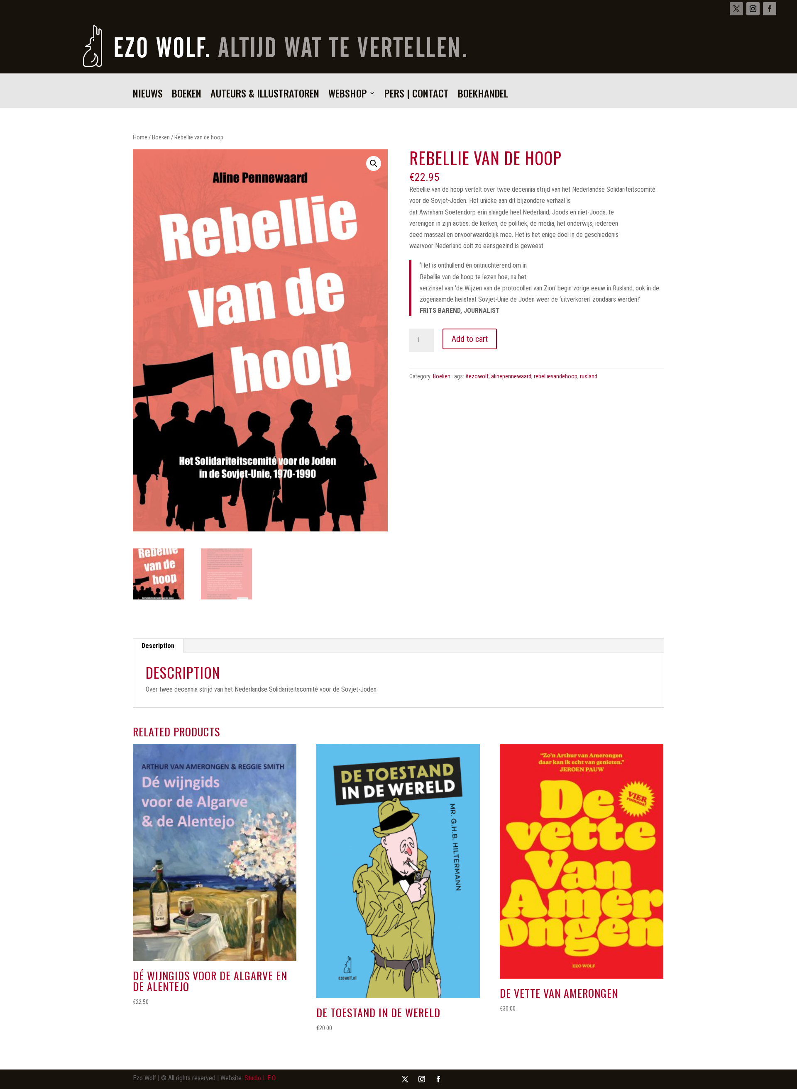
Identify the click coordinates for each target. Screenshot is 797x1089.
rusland (588, 376)
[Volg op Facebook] (769, 8)
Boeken (186, 95)
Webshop (347, 95)
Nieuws (148, 95)
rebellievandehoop (555, 376)
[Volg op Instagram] (753, 8)
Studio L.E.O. (260, 1078)
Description (158, 646)
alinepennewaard (511, 376)
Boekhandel (483, 95)
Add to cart (470, 339)
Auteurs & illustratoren (264, 95)
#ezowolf (477, 376)
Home (140, 137)
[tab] (158, 646)
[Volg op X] (736, 8)
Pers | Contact (416, 95)
